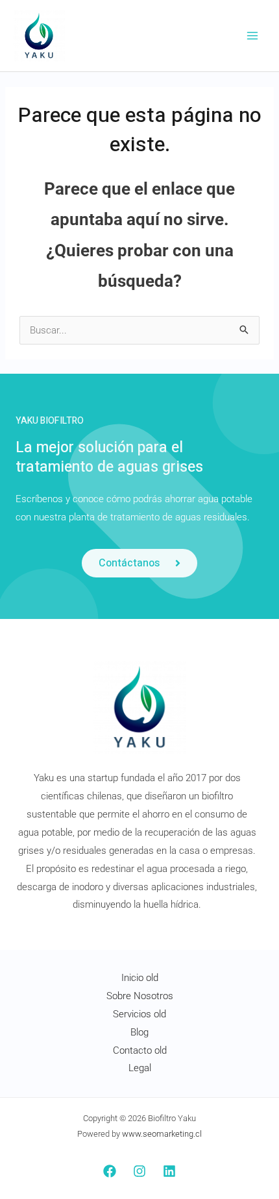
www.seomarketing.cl (162, 1134)
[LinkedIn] (169, 1171)
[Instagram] (139, 1171)
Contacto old (140, 1050)
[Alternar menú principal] (253, 36)
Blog (139, 1032)
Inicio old (139, 978)
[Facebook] (109, 1171)
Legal (139, 1068)
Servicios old (139, 1014)
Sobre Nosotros (139, 996)
